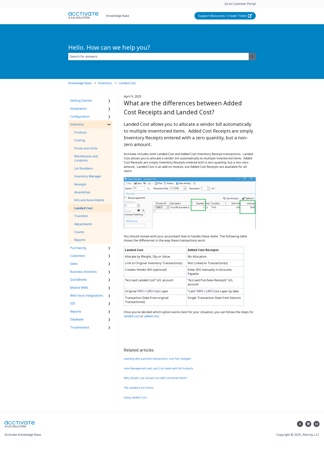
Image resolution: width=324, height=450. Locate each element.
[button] (109, 101)
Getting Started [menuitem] (81, 100)
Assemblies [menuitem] (82, 192)
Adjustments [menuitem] (83, 224)
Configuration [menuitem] (79, 116)
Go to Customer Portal (240, 4)
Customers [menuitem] (77, 256)
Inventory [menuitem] (77, 124)
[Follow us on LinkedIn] (308, 424)
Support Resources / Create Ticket (222, 16)
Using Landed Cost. (135, 397)
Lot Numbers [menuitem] (83, 168)
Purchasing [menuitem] (78, 248)
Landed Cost (127, 83)
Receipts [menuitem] (80, 184)
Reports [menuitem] (79, 240)
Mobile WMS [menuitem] (79, 288)
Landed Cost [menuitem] (83, 208)
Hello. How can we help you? (109, 47)
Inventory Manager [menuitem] (87, 176)
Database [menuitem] (77, 319)
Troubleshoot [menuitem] (79, 327)
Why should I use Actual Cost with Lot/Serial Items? (156, 378)
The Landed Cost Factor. (139, 387)
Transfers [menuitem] (81, 216)
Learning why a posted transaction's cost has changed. (157, 358)
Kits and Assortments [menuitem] (89, 200)
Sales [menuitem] (74, 264)
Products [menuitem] (80, 132)
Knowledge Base (117, 16)
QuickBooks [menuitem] (78, 280)
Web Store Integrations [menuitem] (86, 295)
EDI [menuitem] (72, 303)
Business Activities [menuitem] (83, 272)
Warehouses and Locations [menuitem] (86, 158)
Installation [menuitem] (78, 108)
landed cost (132, 316)
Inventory (105, 83)
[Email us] (317, 424)
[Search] (252, 56)
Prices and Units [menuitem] (85, 148)
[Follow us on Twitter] (300, 424)
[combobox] (158, 56)
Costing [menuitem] (79, 140)
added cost (151, 316)
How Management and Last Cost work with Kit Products (158, 368)
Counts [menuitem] (79, 232)
